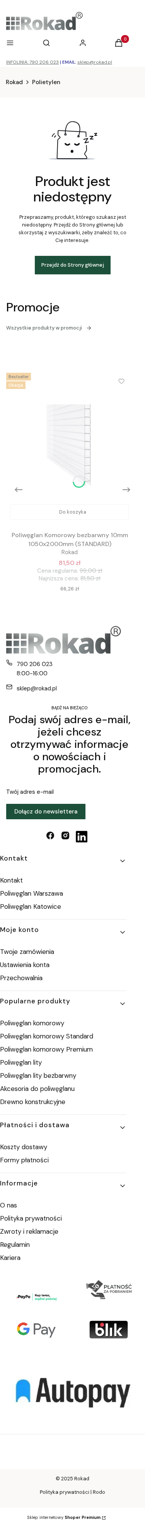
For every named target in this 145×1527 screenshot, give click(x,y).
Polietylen (46, 82)
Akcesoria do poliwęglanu (37, 1088)
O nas (8, 1205)
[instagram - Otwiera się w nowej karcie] (65, 836)
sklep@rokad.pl (94, 62)
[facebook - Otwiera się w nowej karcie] (50, 836)
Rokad (14, 82)
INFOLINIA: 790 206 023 (32, 62)
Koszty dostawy (23, 1147)
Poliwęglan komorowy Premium (46, 1049)
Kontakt (11, 880)
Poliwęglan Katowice (30, 906)
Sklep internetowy (64, 1517)
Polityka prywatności (31, 1218)
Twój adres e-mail (30, 792)
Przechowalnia (21, 978)
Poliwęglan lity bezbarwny (38, 1075)
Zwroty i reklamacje (29, 1231)
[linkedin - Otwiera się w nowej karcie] (81, 836)
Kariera (10, 1257)
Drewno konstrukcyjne (32, 1101)
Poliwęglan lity (21, 1062)
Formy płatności (24, 1160)
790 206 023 (35, 664)
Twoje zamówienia (27, 951)
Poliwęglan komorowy (32, 1023)
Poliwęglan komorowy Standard (46, 1036)
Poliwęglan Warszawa (31, 893)
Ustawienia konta (24, 965)
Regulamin (15, 1244)
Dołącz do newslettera (45, 811)
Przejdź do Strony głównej (72, 265)
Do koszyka (72, 512)
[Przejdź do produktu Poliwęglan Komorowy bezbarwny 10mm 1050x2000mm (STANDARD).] (69, 447)
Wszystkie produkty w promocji (44, 328)
